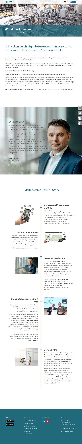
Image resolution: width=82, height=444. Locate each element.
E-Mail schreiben (68, 431)
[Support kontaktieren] (79, 124)
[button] (73, 2)
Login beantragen (29, 426)
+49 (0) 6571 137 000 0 (69, 428)
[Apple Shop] (13, 422)
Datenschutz (28, 434)
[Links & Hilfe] (79, 109)
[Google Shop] (13, 425)
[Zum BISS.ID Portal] (79, 114)
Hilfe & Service (28, 423)
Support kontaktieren (30, 428)
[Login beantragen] (79, 119)
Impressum (27, 431)
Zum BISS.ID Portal (30, 421)
